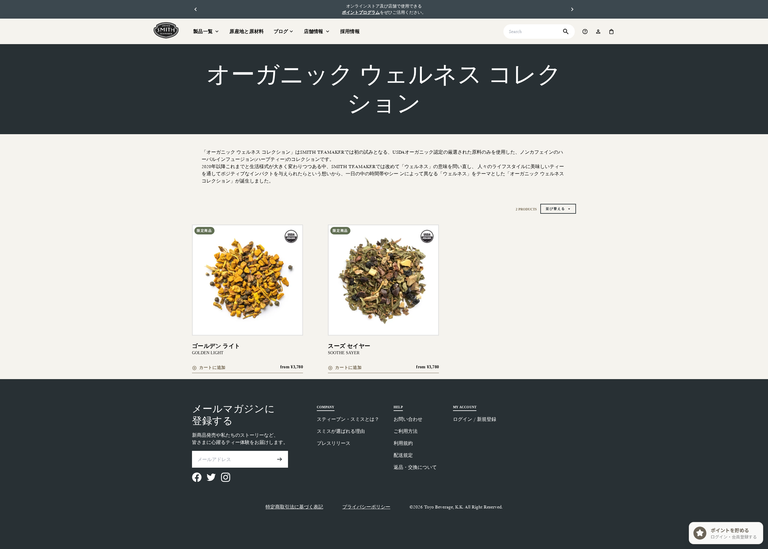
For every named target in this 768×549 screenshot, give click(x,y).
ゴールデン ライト (216, 346)
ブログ (281, 31)
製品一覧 (203, 31)
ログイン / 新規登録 (474, 419)
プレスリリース (333, 443)
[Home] (166, 30)
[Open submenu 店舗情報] (328, 32)
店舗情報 (313, 31)
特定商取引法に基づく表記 (294, 507)
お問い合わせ (408, 419)
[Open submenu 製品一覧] (217, 32)
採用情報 (350, 31)
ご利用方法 (406, 431)
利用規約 (403, 443)
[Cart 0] (611, 32)
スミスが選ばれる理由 (341, 431)
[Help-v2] (585, 32)
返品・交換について (415, 467)
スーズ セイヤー (349, 346)
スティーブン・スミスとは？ (348, 419)
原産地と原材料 (247, 31)
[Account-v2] (598, 32)
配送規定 (403, 455)
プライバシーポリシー (366, 507)
